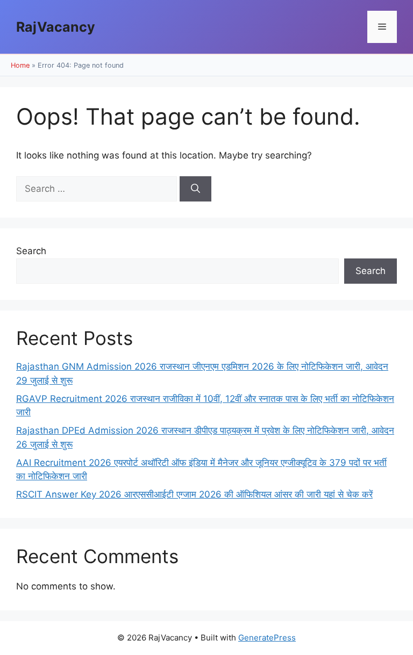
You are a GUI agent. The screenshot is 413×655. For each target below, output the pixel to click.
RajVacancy (55, 27)
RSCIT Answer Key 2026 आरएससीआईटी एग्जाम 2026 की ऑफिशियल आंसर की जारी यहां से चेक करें (194, 494)
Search (31, 251)
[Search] (195, 189)
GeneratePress (267, 637)
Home (20, 65)
